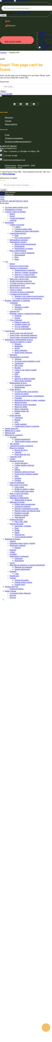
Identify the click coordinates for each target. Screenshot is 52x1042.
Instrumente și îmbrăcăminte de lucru (19, 340)
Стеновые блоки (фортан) (20, 593)
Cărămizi (18, 452)
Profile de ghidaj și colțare (24, 489)
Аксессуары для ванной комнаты (23, 335)
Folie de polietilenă (17, 483)
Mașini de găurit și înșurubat (25, 405)
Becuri (12, 216)
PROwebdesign (8, 174)
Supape (17, 318)
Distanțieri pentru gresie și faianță (22, 543)
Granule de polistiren (22, 506)
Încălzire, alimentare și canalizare (17, 300)
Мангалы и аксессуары (19, 279)
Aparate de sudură (21, 394)
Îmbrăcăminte (20, 387)
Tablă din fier (20, 535)
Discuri (17, 376)
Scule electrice (15, 389)
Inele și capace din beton (19, 493)
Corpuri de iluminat (17, 218)
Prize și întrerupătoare (18, 251)
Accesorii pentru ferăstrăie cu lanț (27, 361)
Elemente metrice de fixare (25, 472)
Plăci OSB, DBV (21, 522)
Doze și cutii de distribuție (24, 253)
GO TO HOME (6, 94)
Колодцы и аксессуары (19, 266)
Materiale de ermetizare (23, 567)
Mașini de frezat (21, 402)
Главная (42, 32)
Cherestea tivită (15, 457)
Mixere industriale (21, 409)
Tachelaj (18, 480)
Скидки (42, 41)
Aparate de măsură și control (20, 342)
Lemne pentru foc (11, 428)
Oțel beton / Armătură (23, 526)
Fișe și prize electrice (22, 238)
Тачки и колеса (16, 290)
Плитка (13, 597)
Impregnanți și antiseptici (19, 556)
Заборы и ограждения (19, 268)
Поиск (3, 15)
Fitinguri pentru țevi (22, 322)
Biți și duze (19, 366)
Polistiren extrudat (21, 515)
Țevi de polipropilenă (23, 329)
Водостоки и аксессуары (20, 287)
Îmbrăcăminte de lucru (18, 383)
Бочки (12, 264)
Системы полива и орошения (22, 292)
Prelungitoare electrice (18, 242)
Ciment (12, 459)
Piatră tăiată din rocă (22, 454)
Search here (4, 3)
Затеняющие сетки (17, 285)
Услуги (42, 39)
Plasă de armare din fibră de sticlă (27, 511)
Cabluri (17, 227)
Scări (16, 422)
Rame (17, 259)
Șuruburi (18, 478)
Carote (17, 372)
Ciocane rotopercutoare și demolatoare (29, 396)
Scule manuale (15, 415)
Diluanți (18, 548)
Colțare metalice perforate (24, 465)
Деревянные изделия (13, 209)
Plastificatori (14, 576)
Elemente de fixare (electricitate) (27, 231)
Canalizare (14, 303)
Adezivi (13, 541)
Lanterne (13, 220)
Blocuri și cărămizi (17, 448)
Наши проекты (45, 37)
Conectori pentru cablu (23, 229)
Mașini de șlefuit (21, 407)
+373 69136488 (45, 45)
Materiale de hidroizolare (19, 498)
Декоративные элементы (25, 270)
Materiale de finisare (12, 539)
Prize (16, 257)
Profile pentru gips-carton (24, 491)
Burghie (18, 368)
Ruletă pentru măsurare (23, 353)
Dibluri (17, 470)
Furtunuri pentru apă (22, 324)
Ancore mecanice (21, 463)
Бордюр (13, 595)
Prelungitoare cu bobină (24, 248)
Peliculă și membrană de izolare (27, 509)
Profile (17, 530)
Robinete (18, 316)
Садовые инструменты (19, 294)
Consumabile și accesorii (19, 357)
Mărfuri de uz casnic (12, 431)
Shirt (28, 13)
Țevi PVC (18, 309)
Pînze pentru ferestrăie (23, 381)
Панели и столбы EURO (25, 274)
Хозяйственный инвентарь (21, 281)
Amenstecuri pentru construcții (21, 446)
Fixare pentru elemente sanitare (26, 474)
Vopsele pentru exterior (23, 582)
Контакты (43, 43)
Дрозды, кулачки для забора (26, 272)
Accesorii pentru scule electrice (26, 392)
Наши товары (10, 591)
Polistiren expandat (22, 513)
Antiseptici (19, 558)
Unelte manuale (20, 424)
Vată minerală (20, 517)
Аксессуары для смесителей (21, 333)
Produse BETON (11, 587)
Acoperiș (13, 437)
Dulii (16, 235)
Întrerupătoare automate (19, 240)
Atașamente (19, 363)
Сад (6, 261)
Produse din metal (16, 524)
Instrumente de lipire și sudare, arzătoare (30, 400)
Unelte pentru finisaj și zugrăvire (27, 426)
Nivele (17, 348)
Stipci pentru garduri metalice (26, 277)
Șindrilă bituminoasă (22, 439)
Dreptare (18, 344)
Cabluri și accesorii (17, 225)
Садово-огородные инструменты (28, 298)
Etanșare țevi (14, 311)
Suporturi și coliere (22, 307)
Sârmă (17, 532)
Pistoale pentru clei (22, 411)
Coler (17, 574)
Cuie (16, 467)
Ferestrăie (18, 398)
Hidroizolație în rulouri (23, 500)
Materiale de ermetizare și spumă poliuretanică (27, 565)
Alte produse (14, 444)
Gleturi (12, 552)
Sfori (16, 476)
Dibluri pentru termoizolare (25, 504)
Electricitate (9, 222)
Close (2, 192)
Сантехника (10, 331)
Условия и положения (14, 138)
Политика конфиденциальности (18, 142)
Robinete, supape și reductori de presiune (25, 313)
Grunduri (13, 554)
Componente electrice (18, 233)
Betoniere (13, 355)
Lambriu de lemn (16, 496)
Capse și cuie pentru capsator (26, 370)
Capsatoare (19, 418)
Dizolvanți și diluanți (18, 545)
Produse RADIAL (17, 589)
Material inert (10, 433)
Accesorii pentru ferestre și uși (16, 207)
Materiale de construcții (14, 435)
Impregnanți (19, 561)
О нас (41, 35)
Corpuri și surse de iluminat (15, 212)
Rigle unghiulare (21, 350)
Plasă (17, 528)
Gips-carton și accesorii (18, 485)
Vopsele (13, 578)
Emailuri (13, 550)
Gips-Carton (19, 487)
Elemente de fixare (17, 461)
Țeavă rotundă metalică (23, 537)
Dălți (16, 374)
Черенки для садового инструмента (29, 296)
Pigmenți (13, 571)
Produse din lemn (16, 519)
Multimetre (19, 346)
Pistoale (17, 420)
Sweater (17, 13)
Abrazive (18, 359)
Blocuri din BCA (21, 450)
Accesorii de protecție (23, 385)
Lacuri (12, 563)
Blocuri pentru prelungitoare (25, 244)
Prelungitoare (20, 246)
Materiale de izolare (17, 502)
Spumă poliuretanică (22, 569)
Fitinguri (18, 305)
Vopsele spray (20, 584)
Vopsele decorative (22, 580)
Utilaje (17, 413)
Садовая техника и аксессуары (22, 283)
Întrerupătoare (20, 255)
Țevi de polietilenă (22, 326)
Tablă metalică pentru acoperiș (26, 441)
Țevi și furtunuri (16, 320)
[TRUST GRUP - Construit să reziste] (14, 1)
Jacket (23, 13)
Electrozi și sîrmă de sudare (25, 379)
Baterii (12, 214)
